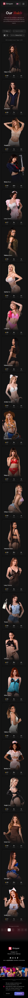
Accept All (19, 993)
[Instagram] (13, 958)
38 (18, 930)
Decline (8, 993)
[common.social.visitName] (11, 974)
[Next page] (22, 929)
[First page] (2, 929)
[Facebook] (17, 958)
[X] (15, 958)
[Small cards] (7, 35)
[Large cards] (4, 35)
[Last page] (25, 929)
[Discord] (10, 958)
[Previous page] (5, 929)
